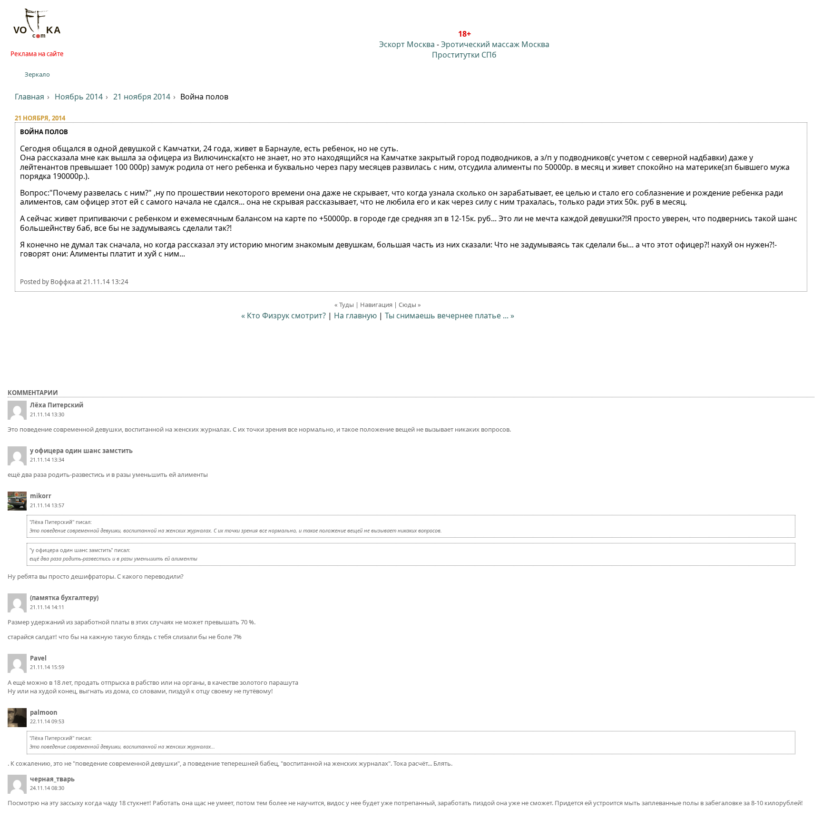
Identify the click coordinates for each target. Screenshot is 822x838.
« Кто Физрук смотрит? (283, 315)
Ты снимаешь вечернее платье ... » (449, 315)
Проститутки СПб (464, 54)
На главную (355, 315)
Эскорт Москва (407, 44)
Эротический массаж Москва (495, 44)
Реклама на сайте (37, 53)
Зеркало (37, 74)
